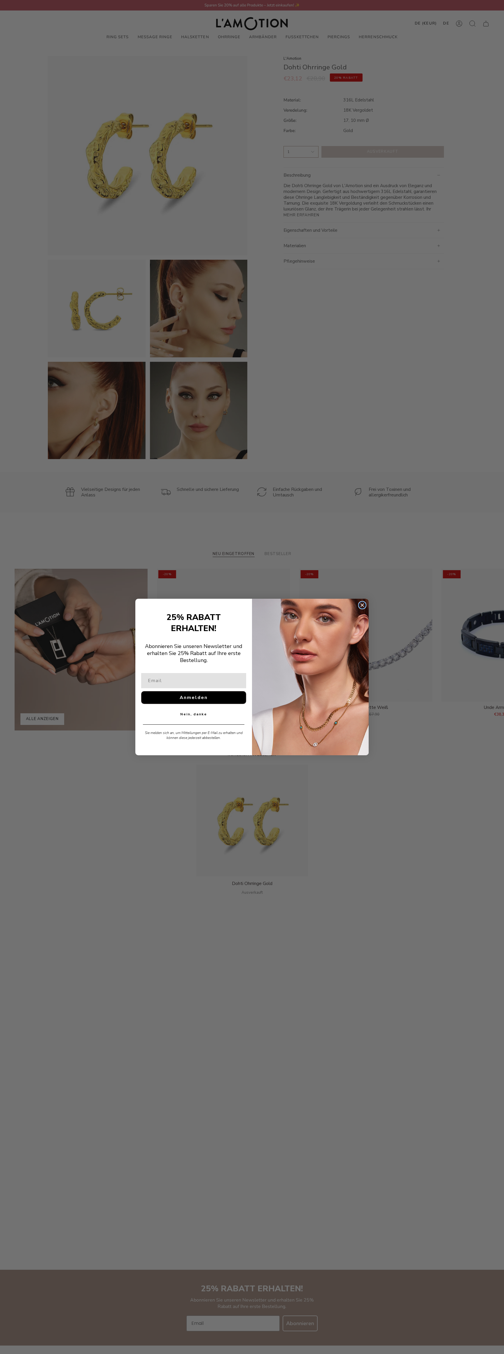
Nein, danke (193, 714)
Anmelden (194, 697)
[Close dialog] (362, 605)
